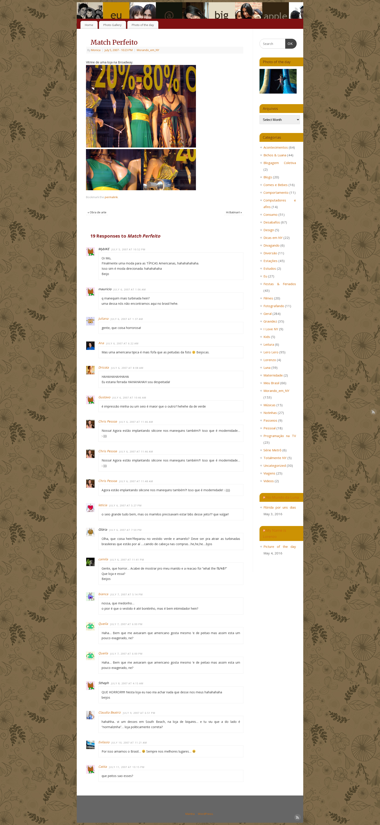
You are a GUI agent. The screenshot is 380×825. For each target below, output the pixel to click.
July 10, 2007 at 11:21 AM (129, 742)
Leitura (268, 344)
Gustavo (104, 397)
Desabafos (271, 222)
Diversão (270, 253)
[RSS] (296, 10)
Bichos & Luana (274, 155)
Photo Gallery (112, 25)
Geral (267, 313)
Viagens (269, 473)
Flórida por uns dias (279, 507)
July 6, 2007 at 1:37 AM (127, 319)
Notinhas (270, 412)
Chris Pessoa (107, 421)
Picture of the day (279, 546)
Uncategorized (274, 465)
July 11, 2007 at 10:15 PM (126, 767)
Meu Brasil (271, 383)
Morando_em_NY (148, 50)
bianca (103, 594)
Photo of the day (143, 25)
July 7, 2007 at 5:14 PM (126, 594)
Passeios (270, 420)
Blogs (267, 177)
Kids (266, 336)
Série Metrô (272, 450)
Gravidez (270, 321)
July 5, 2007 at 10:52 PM (128, 249)
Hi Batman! (234, 212)
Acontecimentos (275, 147)
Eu (265, 276)
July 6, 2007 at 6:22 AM (122, 343)
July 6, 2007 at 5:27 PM (125, 505)
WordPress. (206, 814)
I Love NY (270, 329)
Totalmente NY (275, 458)
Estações (270, 260)
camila (103, 559)
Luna (266, 367)
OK (289, 44)
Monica (95, 50)
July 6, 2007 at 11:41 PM (127, 559)
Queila (103, 624)
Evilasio (103, 742)
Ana (101, 343)
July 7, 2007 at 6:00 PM (126, 624)
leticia (102, 505)
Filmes (268, 298)
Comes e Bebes (275, 185)
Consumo (270, 214)
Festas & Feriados (279, 284)
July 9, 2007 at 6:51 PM (139, 712)
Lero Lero (270, 352)
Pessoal (269, 428)
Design (268, 230)
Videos (268, 481)
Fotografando (273, 306)
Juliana (103, 318)
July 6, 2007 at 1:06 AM (129, 289)
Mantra (190, 814)
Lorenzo (269, 360)
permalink (111, 197)
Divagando (271, 245)
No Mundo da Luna (282, 497)
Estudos (269, 268)
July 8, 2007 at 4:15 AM (127, 683)
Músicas (269, 405)
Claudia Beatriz (109, 712)
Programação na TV (279, 436)
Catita (102, 766)
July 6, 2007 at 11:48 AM (136, 481)
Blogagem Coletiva (279, 163)
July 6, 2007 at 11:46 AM (136, 421)
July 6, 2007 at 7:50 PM (125, 530)
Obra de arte (97, 212)
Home (89, 25)
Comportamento (276, 192)
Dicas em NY (273, 237)
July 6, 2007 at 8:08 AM (127, 367)
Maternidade (273, 375)
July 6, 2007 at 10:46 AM (129, 397)
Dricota (103, 367)
